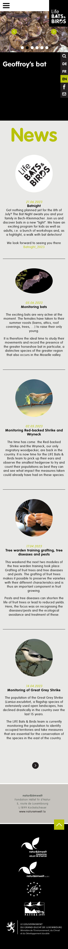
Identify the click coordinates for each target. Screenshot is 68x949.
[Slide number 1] (22, 47)
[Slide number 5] (41, 47)
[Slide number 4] (37, 47)
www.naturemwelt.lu (32, 811)
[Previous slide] (14, 32)
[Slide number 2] (27, 47)
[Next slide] (54, 32)
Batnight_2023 (34, 247)
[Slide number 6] (46, 47)
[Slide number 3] (32, 47)
